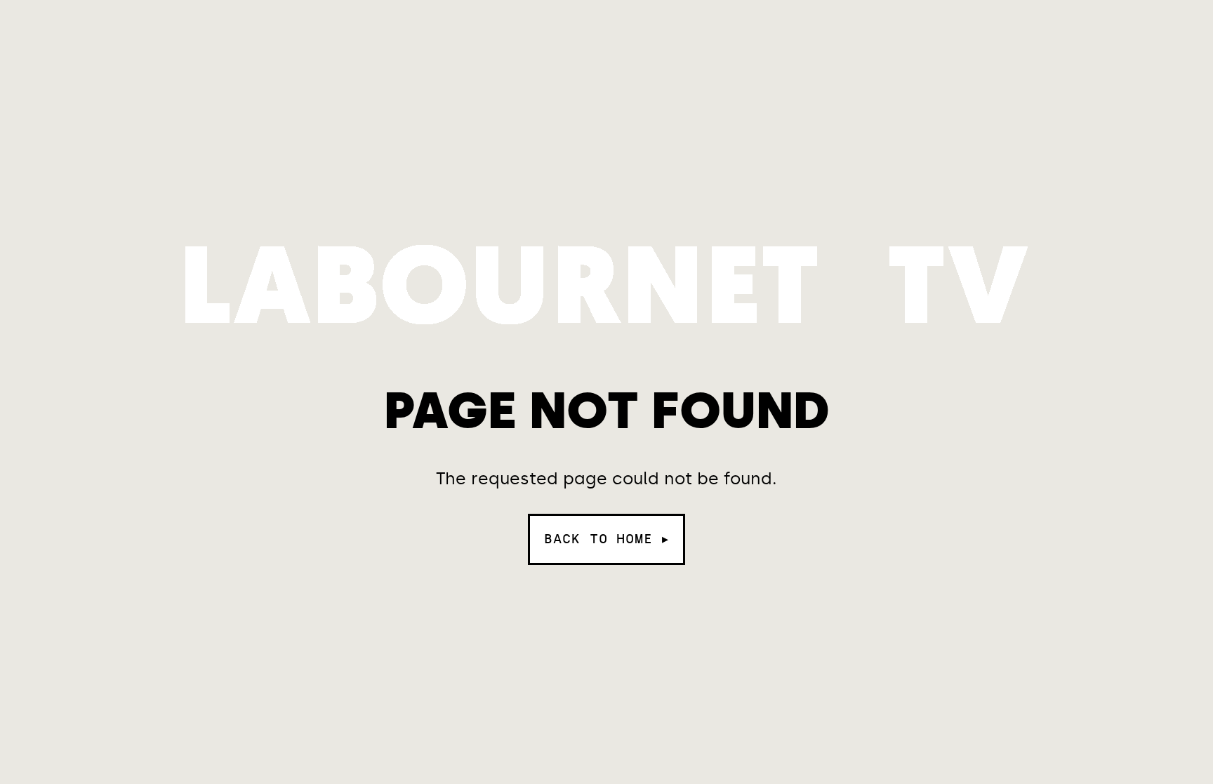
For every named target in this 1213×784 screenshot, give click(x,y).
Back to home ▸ (606, 539)
